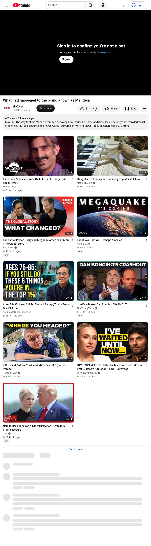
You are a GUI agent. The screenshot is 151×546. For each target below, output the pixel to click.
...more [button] (124, 125)
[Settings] (123, 5)
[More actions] (144, 108)
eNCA (16, 106)
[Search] (90, 5)
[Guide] (6, 5)
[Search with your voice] (103, 5)
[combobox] (66, 5)
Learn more (103, 52)
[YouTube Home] (21, 5)
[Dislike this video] (95, 108)
